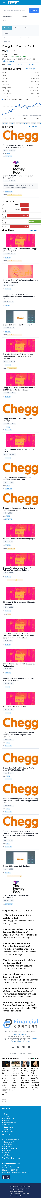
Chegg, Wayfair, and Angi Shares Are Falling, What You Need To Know (18, 569)
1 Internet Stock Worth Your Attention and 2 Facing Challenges (20, 281)
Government (19, 580)
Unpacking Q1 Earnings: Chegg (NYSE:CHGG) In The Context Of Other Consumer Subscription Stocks (18, 635)
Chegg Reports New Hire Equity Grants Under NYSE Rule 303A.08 (18, 146)
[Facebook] (18, 1047)
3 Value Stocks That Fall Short (15, 706)
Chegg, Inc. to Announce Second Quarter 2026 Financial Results (19, 509)
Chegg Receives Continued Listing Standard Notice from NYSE (17, 478)
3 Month (26, 123)
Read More (33, 230)
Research (32, 64)
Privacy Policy (16, 1190)
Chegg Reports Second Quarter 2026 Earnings (18, 420)
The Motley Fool (8, 191)
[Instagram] (28, 1047)
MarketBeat (7, 331)
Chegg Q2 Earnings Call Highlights (17, 325)
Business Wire (8, 156)
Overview (6, 38)
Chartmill (7, 305)
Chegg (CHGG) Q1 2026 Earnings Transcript (16, 896)
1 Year (33, 123)
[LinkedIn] (23, 1047)
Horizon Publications (23, 1186)
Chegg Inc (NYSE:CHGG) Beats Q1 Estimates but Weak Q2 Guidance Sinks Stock (19, 296)
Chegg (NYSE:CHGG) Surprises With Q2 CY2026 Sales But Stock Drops (19, 389)
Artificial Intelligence (12, 194)
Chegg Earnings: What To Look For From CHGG (19, 450)
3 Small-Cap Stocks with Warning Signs (19, 539)
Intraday (5, 123)
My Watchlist (23, 16)
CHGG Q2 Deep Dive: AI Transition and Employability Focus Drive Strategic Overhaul (18, 356)
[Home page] (13, 2)
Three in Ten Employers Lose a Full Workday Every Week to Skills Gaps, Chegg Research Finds (20, 801)
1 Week (12, 123)
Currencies (19, 38)
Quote (9, 64)
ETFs (26, 28)
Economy (14, 580)
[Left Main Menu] (4, 2)
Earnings (20, 194)
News (12, 38)
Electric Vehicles (11, 548)
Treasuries (7, 41)
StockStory (7, 257)
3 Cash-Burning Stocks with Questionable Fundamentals (20, 665)
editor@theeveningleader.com (18, 1172)
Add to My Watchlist (8, 61)
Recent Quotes (7, 16)
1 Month (19, 123)
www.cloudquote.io (20, 1034)
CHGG (10, 51)
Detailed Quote (31, 69)
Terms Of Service (24, 1041)
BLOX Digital (19, 1195)
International (27, 38)
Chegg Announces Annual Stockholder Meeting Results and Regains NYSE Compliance (18, 734)
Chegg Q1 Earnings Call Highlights (17, 866)
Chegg (8, 153)
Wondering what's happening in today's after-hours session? (18, 679)
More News (33, 127)
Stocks (17, 28)
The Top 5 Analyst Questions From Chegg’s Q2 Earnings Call (20, 250)
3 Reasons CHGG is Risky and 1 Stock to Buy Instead (19, 603)
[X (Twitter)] (13, 1047)
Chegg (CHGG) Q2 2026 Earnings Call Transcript (18, 177)
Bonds (9, 580)
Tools (6, 33)
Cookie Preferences (18, 1191)
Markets (6, 28)
